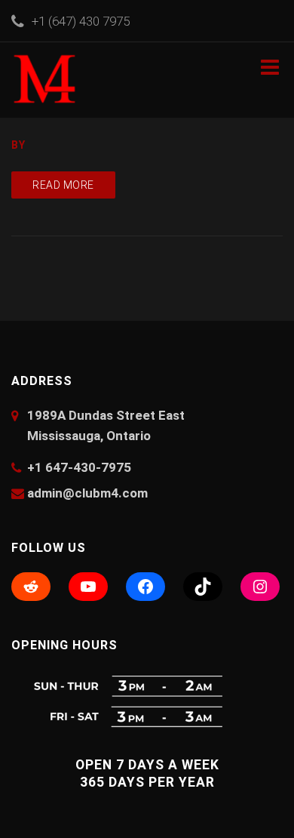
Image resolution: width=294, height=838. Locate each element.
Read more (63, 185)
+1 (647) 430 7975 (81, 21)
